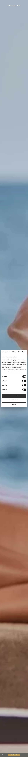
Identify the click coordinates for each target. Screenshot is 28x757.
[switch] (24, 381)
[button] (4, 754)
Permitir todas (14, 396)
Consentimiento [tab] (6, 351)
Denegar (14, 404)
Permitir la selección (14, 400)
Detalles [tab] (14, 351)
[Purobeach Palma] (14, 4)
